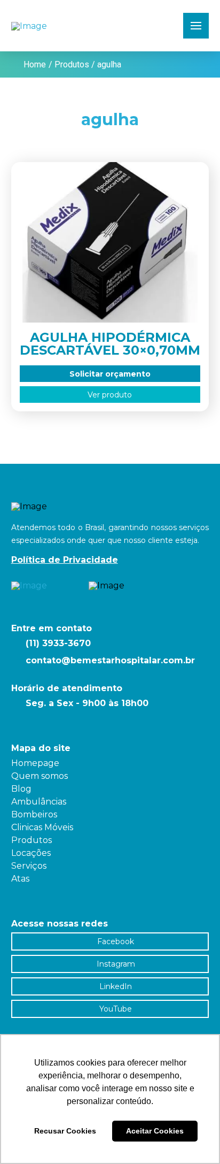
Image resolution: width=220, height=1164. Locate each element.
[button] (196, 26)
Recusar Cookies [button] (65, 1131)
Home (34, 64)
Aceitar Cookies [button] (155, 1131)
